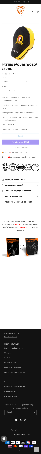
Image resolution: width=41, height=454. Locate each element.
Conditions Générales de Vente (15, 387)
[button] (2, 11)
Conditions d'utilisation (12, 368)
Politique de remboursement (14, 372)
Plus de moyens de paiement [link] (20, 147)
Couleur (4, 77)
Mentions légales (10, 392)
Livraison (7, 353)
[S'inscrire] (34, 412)
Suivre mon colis (10, 363)
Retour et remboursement (13, 348)
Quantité (4, 87)
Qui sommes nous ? (11, 396)
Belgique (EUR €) (19, 434)
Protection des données (12, 382)
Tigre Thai (22, 450)
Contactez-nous (10, 336)
